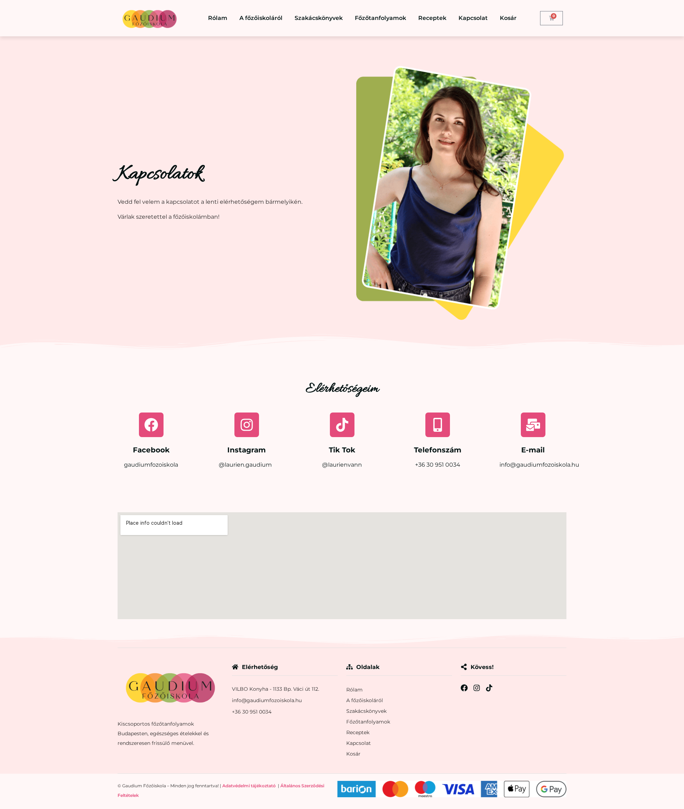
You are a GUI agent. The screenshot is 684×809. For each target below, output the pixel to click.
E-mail (533, 450)
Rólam (217, 18)
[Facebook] (151, 425)
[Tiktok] (489, 687)
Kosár (508, 18)
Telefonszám (437, 450)
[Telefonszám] (437, 425)
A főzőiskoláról (261, 18)
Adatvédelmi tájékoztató (249, 785)
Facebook (151, 450)
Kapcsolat (473, 18)
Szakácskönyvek (319, 18)
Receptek (432, 18)
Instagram (246, 450)
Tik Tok (342, 450)
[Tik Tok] (342, 425)
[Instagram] (246, 425)
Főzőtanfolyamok (380, 18)
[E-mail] (533, 425)
